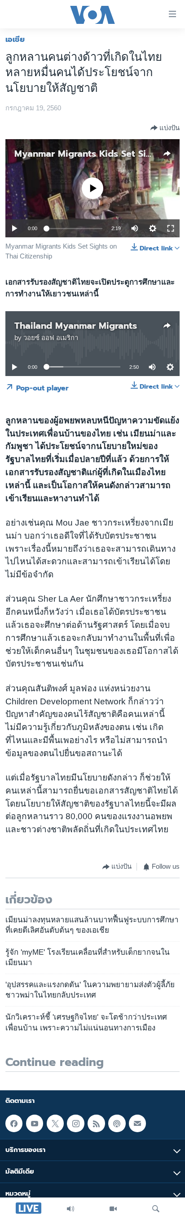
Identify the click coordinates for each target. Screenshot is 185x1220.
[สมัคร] (137, 1123)
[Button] (165, 128)
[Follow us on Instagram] (75, 1123)
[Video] (113, 1208)
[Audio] (70, 1208)
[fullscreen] (171, 228)
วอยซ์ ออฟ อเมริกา (50, 337)
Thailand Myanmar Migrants (75, 325)
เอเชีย (15, 39)
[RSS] (96, 1123)
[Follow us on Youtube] (34, 1123)
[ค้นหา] (155, 1208)
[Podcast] (116, 1123)
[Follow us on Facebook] (13, 1123)
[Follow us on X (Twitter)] (55, 1123)
